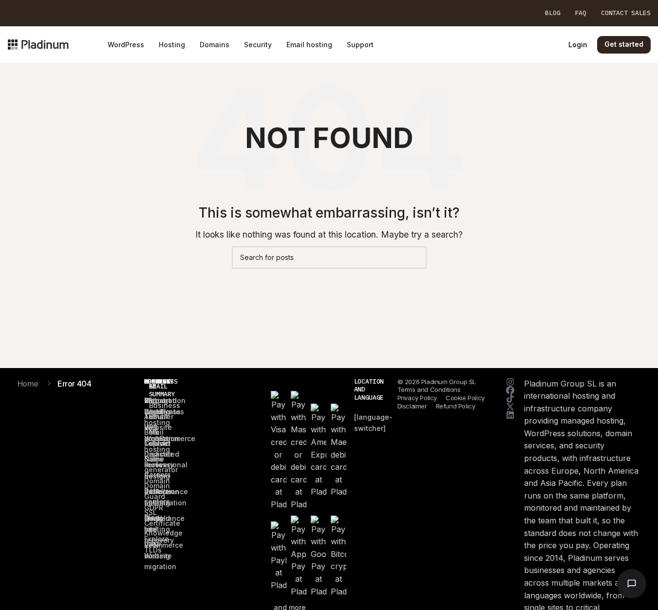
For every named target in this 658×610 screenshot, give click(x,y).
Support (157, 400)
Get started (623, 44)
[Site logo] (38, 44)
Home (28, 383)
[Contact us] (631, 583)
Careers (157, 474)
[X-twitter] (510, 407)
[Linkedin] (510, 415)
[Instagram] (510, 382)
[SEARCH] (415, 257)
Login (577, 45)
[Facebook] (510, 390)
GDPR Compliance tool (164, 518)
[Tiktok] (510, 398)
